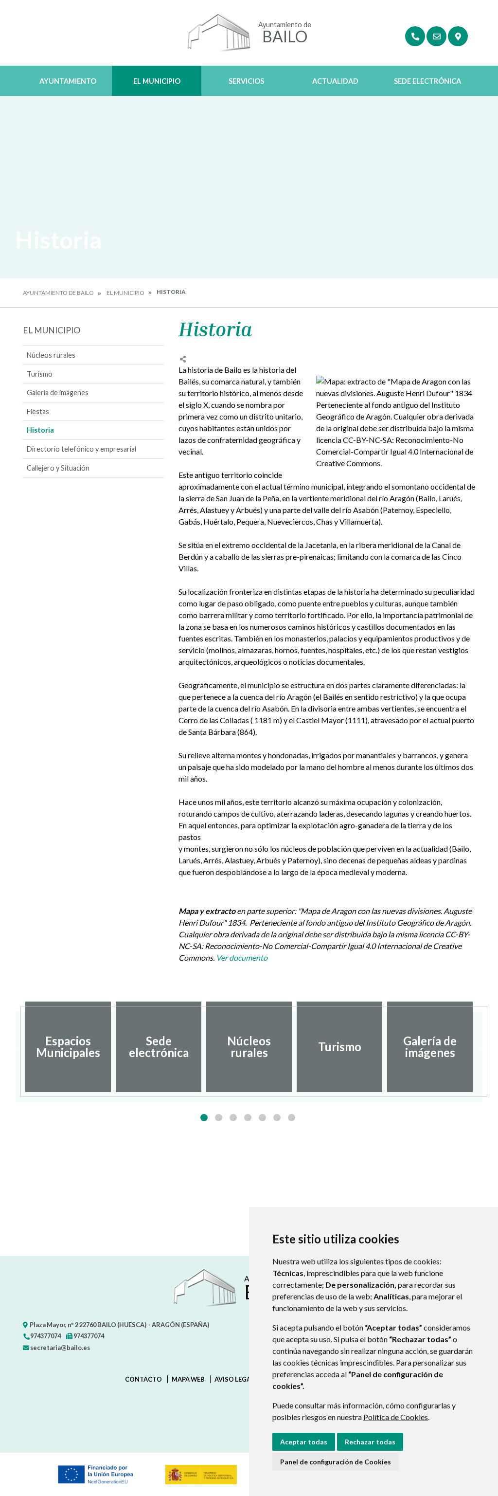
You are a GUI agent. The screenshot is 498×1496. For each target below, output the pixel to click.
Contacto (143, 1379)
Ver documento (241, 957)
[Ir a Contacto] (436, 36)
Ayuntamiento (67, 81)
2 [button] (218, 1117)
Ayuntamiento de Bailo (58, 292)
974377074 (45, 1336)
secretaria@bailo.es (59, 1347)
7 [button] (291, 1117)
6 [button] (277, 1117)
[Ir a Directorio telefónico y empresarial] (415, 36)
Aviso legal (234, 1379)
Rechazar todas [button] (370, 1442)
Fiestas (38, 411)
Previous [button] (15, 1047)
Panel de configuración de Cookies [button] (335, 1462)
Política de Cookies (395, 1417)
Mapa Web (188, 1379)
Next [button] (482, 1047)
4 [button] (247, 1117)
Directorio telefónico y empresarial (81, 449)
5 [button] (262, 1117)
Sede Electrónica (427, 81)
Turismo (40, 374)
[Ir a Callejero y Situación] (458, 36)
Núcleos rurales (51, 355)
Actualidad (335, 81)
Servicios (246, 81)
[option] (68, 1047)
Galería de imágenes (58, 392)
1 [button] (204, 1117)
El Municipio (156, 81)
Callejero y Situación (58, 468)
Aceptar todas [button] (303, 1442)
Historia (40, 430)
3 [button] (233, 1117)
